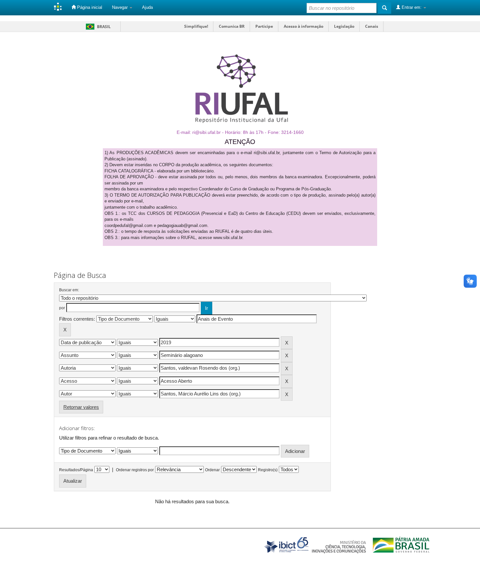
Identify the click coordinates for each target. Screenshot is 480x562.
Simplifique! (196, 26)
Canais (371, 26)
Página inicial (89, 7)
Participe (264, 26)
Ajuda (147, 7)
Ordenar (212, 470)
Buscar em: (69, 290)
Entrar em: (411, 7)
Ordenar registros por (135, 470)
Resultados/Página (76, 470)
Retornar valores (81, 407)
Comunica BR (232, 26)
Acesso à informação (303, 26)
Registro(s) (268, 470)
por (62, 308)
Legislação (344, 26)
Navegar (120, 7)
